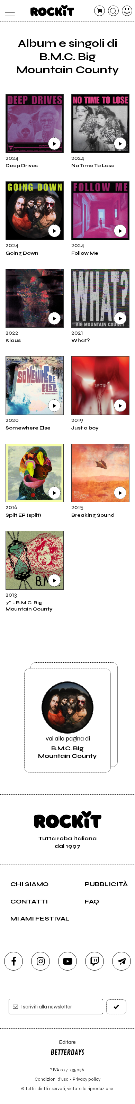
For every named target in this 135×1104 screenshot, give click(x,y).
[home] (52, 10)
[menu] (8, 11)
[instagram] (40, 961)
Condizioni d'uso (52, 1079)
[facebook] (13, 961)
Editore (63, 1045)
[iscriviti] (116, 1006)
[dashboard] (127, 11)
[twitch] (94, 961)
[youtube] (67, 961)
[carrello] (99, 11)
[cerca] (113, 11)
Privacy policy (86, 1079)
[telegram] (121, 961)
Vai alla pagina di (67, 747)
